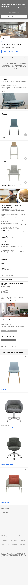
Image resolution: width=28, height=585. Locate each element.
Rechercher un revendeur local (7, 300)
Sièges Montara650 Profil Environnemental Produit (11, 231)
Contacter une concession (11, 51)
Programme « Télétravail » (9, 330)
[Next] (8, 38)
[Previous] (3, 38)
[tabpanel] (14, 30)
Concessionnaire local (9, 346)
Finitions (15, 57)
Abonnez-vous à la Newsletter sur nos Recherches (12, 525)
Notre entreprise (5, 508)
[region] (14, 9)
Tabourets (3, 42)
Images (5, 57)
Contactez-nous (6, 340)
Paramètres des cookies (14, 12)
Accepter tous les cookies (14, 16)
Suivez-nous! (4, 520)
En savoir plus (4, 230)
